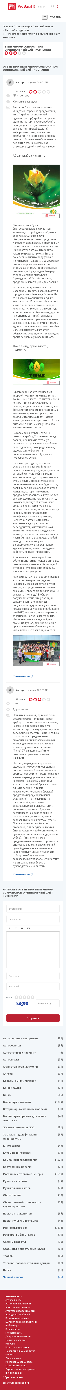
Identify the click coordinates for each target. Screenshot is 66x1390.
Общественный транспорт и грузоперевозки (33, 1204)
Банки (33, 1095)
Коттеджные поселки (33, 1167)
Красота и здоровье (17, 1347)
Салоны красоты (33, 1242)
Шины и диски (14, 1372)
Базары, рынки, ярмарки (33, 1081)
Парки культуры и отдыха (33, 1220)
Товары (55, 17)
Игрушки (11, 1343)
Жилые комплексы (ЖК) (33, 1127)
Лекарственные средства (20, 1350)
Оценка (9, 997)
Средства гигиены (16, 1365)
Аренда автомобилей (18, 1314)
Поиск (53, 6)
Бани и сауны (33, 1088)
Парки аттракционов (33, 1213)
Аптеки (33, 1073)
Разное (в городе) (33, 1228)
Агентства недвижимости (33, 1066)
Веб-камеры (12, 1325)
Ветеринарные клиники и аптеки (33, 1109)
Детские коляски (15, 1340)
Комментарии (21, 676)
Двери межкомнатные (18, 1336)
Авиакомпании (14, 1296)
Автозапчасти (13, 1300)
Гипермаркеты (14, 1332)
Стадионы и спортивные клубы (33, 1249)
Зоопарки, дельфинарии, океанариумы (33, 1136)
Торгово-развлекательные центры (33, 1263)
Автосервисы (33, 1045)
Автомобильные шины (18, 1303)
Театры (33, 1256)
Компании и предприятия (33, 1160)
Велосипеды (13, 1329)
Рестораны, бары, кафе (33, 1234)
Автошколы (33, 1059)
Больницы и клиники (33, 1102)
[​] (33, 949)
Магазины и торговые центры (33, 1174)
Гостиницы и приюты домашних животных (33, 1118)
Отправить (33, 1018)
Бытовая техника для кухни (21, 1321)
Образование (33, 1195)
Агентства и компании (18, 1307)
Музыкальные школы (33, 1188)
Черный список (33, 1277)
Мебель (10, 1354)
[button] (9, 928)
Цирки (33, 1270)
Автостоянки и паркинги (33, 1052)
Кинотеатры (33, 1145)
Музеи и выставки (33, 1181)
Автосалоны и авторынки (33, 1038)
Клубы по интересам (33, 1153)
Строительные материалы (21, 1369)
